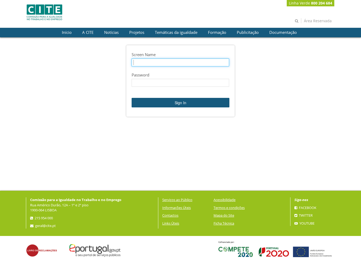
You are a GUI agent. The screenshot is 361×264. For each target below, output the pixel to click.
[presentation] (67, 32)
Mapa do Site (224, 215)
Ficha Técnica (224, 223)
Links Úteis (170, 223)
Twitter (305, 215)
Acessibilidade (224, 200)
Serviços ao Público (177, 200)
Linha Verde (310, 3)
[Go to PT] (44, 12)
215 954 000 (43, 218)
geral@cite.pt (45, 226)
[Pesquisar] (296, 20)
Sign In (180, 102)
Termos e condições (229, 208)
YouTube (306, 223)
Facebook (307, 208)
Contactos (170, 215)
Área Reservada (318, 20)
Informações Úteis (176, 208)
